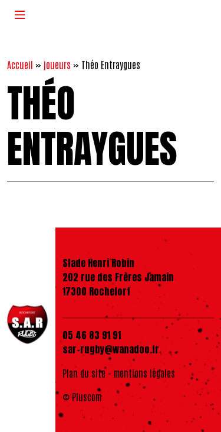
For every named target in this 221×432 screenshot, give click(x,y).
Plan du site (83, 373)
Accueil (20, 64)
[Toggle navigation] (20, 14)
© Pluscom (81, 396)
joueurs (57, 64)
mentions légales (144, 373)
